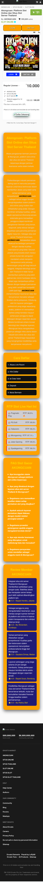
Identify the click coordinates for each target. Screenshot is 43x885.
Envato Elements (13, 854)
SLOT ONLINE (29, 7)
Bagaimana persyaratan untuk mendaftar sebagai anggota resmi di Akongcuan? (21, 552)
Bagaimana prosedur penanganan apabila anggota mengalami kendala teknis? (20, 528)
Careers (6, 831)
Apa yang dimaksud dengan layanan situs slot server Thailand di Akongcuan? (21, 489)
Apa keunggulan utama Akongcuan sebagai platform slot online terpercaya (20, 477)
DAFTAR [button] (26, 74)
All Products (23, 857)
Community (7, 803)
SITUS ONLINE (17, 7)
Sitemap (6, 844)
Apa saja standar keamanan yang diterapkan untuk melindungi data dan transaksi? (21, 540)
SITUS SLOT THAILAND (12, 777)
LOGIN (12, 28)
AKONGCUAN (5, 7)
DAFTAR (30, 28)
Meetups (6, 816)
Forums (6, 812)
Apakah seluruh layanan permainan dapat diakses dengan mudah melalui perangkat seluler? (19, 514)
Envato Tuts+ (12, 857)
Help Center (7, 788)
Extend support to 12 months (23, 100)
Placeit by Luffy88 (28, 854)
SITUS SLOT (7, 773)
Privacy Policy (8, 836)
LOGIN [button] (11, 74)
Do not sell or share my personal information (20, 840)
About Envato (8, 827)
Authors (6, 792)
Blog (4, 807)
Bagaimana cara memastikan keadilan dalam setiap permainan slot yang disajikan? (21, 501)
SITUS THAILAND (9, 764)
